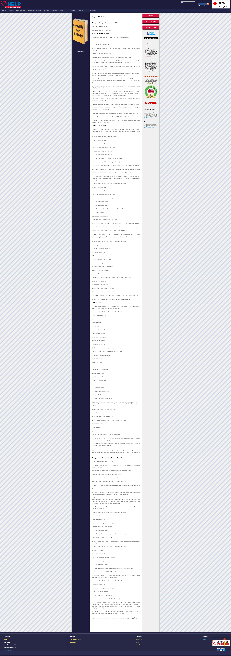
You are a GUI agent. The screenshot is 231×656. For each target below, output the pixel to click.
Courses (11, 10)
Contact (73, 10)
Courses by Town (20, 10)
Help (67, 10)
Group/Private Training (57, 10)
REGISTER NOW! (148, 117)
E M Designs (126, 652)
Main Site (4, 10)
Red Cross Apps (91, 10)
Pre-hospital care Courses (34, 10)
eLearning (46, 10)
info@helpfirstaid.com (149, 127)
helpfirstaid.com (113, 652)
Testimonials (81, 10)
